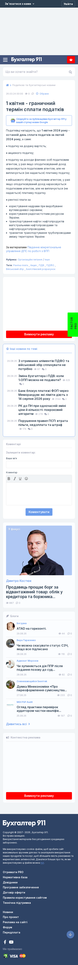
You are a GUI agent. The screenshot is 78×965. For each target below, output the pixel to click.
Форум (7, 927)
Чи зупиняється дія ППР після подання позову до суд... (40, 667)
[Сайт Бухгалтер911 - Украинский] (24, 823)
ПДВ (41, 265)
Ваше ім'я (11, 458)
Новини (8, 912)
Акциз (33, 265)
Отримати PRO (13, 872)
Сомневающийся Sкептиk (32, 681)
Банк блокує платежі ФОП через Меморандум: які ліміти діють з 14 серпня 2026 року (43, 395)
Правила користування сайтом (25, 897)
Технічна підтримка (17, 902)
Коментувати (39, 512)
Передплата (71, 59)
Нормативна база (15, 877)
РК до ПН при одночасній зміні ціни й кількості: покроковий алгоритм (42, 410)
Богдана (22, 623)
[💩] (27, 478)
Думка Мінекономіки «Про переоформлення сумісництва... (42, 688)
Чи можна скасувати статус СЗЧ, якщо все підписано (43, 647)
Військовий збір (15, 269)
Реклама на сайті (15, 922)
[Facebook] (5, 942)
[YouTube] (11, 942)
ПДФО (50, 265)
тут (42, 862)
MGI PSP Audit (25, 702)
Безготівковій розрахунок (40, 269)
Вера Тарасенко (26, 640)
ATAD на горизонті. (31, 628)
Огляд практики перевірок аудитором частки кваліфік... (39, 709)
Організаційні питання (30, 259)
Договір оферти (14, 892)
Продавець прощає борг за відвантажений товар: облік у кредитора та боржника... (34, 592)
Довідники (10, 882)
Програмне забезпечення (21, 887)
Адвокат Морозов (27, 661)
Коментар (11, 472)
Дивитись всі (16, 724)
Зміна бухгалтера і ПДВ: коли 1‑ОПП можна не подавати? (41, 378)
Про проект (11, 917)
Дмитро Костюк (18, 581)
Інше (47, 259)
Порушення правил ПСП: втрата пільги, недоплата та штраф (43, 423)
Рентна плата (20, 265)
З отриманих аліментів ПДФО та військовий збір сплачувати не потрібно (43, 365)
